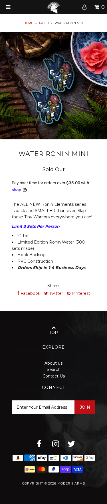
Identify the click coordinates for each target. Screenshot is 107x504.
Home (28, 23)
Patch (44, 23)
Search (53, 369)
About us (53, 363)
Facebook (29, 293)
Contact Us (54, 376)
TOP (53, 332)
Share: (53, 285)
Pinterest (80, 293)
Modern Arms (71, 483)
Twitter (55, 293)
